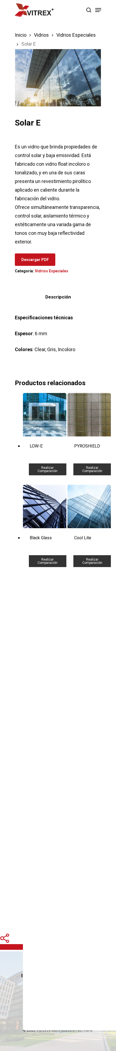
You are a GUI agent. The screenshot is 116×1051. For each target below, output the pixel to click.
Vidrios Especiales (76, 35)
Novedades (43, 986)
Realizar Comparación (47, 469)
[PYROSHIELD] (89, 414)
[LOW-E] (44, 414)
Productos (54, 975)
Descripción (58, 297)
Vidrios (41, 35)
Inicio (20, 35)
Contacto (75, 986)
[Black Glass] (44, 506)
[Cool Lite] (89, 506)
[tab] (58, 297)
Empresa (85, 975)
